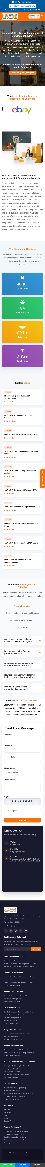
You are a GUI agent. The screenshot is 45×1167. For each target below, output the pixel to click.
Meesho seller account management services (20, 977)
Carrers (37, 1165)
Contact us (7, 1121)
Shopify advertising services (13, 1069)
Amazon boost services (12, 961)
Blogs (6, 1118)
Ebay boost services (11, 1036)
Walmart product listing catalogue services (19, 1053)
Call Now (22, 1165)
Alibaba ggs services (11, 1099)
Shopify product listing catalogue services (19, 1066)
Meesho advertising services (14, 980)
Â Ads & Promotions (22, 606)
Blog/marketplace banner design (15, 1137)
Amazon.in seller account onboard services (19, 966)
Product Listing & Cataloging (22, 620)
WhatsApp (7, 1165)
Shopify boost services (12, 1072)
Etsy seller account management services (18, 1012)
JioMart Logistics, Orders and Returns (22, 613)
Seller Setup (22, 627)
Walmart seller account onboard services (18, 1050)
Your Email (8, 745)
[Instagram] (16, 931)
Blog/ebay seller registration (14, 1039)
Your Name (8, 734)
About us (7, 1109)
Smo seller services (11, 1077)
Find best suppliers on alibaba (14, 1096)
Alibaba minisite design (12, 1090)
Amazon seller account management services (20, 964)
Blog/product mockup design (14, 1134)
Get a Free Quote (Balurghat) (22, 73)
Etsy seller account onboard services (17, 1015)
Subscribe (36, 949)
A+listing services (10, 1143)
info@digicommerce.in (18, 852)
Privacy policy (8, 1112)
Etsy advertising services (12, 1018)
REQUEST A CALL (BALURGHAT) (22, 6)
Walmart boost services (12, 1055)
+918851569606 (16, 844)
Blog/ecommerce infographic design (16, 1131)
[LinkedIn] (21, 931)
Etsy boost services (10, 1020)
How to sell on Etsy (11, 1023)
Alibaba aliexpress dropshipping (15, 1088)
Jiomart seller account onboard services (18, 996)
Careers (6, 1115)
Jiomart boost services (12, 1001)
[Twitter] (11, 931)
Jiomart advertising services (13, 999)
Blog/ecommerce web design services (17, 1074)
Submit (22, 820)
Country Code (9, 757)
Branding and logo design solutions (16, 1140)
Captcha (7, 797)
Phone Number (9, 768)
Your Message (9, 779)
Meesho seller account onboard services (18, 983)
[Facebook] (6, 931)
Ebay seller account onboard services (17, 1034)
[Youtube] (26, 931)
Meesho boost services (12, 985)
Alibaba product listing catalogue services (19, 1093)
